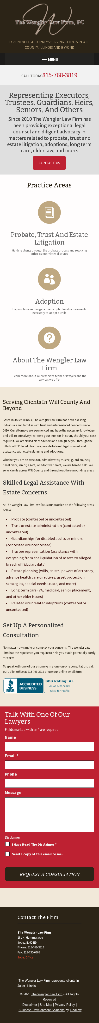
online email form (70, 672)
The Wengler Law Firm (46, 994)
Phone (11, 774)
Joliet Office (25, 957)
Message (13, 792)
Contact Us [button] (49, 162)
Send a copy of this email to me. (37, 854)
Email (12, 755)
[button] (49, 59)
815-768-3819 (59, 75)
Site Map (46, 1005)
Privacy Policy (65, 1005)
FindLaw (75, 1010)
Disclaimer (12, 837)
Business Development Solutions (42, 1010)
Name (10, 737)
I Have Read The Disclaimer (34, 844)
